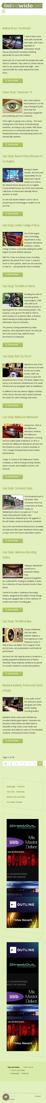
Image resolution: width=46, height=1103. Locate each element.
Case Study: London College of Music (21, 225)
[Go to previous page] (11, 763)
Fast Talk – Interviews (16, 791)
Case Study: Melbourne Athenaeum (20, 417)
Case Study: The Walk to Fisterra (19, 286)
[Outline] (23, 904)
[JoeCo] (23, 889)
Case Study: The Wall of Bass (17, 621)
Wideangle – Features (16, 786)
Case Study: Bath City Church (17, 356)
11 (40, 763)
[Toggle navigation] (3, 11)
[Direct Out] (23, 826)
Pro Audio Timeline (14, 802)
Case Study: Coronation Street (17, 488)
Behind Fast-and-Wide (16, 797)
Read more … (13, 80)
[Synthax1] (23, 873)
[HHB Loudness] (23, 842)
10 (34, 763)
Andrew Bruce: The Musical (16, 28)
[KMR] (23, 857)
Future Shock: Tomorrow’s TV (17, 92)
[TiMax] (23, 920)
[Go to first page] (6, 763)
